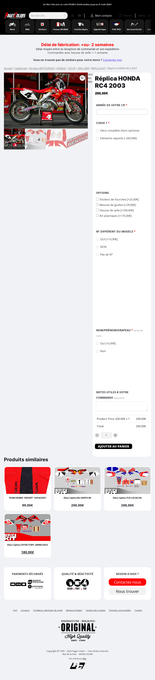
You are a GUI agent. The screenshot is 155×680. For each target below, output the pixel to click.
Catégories (21, 68)
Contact (138, 610)
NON (103, 247)
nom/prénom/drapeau (119, 332)
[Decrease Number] (97, 435)
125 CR (71, 68)
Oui (108, 343)
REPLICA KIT (98, 68)
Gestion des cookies (96, 610)
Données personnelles (120, 610)
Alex (84, 658)
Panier (128, 15)
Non (103, 351)
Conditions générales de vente (48, 610)
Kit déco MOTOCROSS (41, 68)
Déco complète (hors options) (119, 130)
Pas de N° (106, 254)
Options (102, 193)
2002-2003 (83, 68)
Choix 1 (102, 123)
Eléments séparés (118, 138)
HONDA (61, 68)
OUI (109, 239)
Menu (142, 15)
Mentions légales (74, 610)
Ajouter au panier (113, 446)
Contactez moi (112, 60)
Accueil (8, 68)
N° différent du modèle (115, 231)
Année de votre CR (111, 105)
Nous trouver (127, 591)
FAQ (15, 610)
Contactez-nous (127, 582)
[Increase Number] (115, 435)
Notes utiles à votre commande (112, 394)
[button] (82, 78)
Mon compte (103, 15)
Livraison (25, 610)
